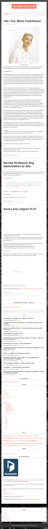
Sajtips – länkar (6, 518)
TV (5, 424)
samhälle (10, 443)
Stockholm (36, 443)
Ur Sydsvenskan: (7, 251)
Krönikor (6, 394)
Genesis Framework (25, 525)
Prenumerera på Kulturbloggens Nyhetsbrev (12, 307)
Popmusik (25, 440)
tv (22, 445)
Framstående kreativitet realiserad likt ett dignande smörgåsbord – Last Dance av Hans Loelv (24, 348)
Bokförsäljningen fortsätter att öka (13, 333)
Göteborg (15, 438)
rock (40, 440)
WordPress (31, 525)
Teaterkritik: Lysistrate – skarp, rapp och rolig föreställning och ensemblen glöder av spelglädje (21, 358)
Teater (6, 423)
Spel (6, 412)
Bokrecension (8, 403)
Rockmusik (6, 443)
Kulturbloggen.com (24, 6)
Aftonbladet (6, 178)
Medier (42, 438)
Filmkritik (36, 435)
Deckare (20, 435)
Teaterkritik (7, 413)
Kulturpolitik (6, 393)
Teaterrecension (19, 445)
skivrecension (29, 443)
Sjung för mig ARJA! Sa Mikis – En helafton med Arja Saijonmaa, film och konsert (23, 328)
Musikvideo (15, 440)
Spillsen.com (27, 484)
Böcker (12, 435)
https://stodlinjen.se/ (36, 499)
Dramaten (28, 435)
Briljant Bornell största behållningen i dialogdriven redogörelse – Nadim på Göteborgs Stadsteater (24, 372)
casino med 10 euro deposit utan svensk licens (22, 479)
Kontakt (5, 513)
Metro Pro (19, 525)
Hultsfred (18, 438)
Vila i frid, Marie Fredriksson (22, 21)
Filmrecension (8, 406)
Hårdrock (22, 438)
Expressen (24, 285)
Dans (6, 417)
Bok (4, 435)
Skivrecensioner (8, 410)
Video (27, 445)
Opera (6, 421)
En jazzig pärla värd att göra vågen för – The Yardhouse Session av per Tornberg (23, 323)
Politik (21, 440)
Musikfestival (10, 440)
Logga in (35, 525)
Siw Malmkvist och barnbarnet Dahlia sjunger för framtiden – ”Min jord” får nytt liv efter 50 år (24, 338)
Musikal (6, 420)
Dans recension (8, 405)
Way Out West (31, 445)
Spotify (32, 443)
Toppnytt (15, 154)
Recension (6, 402)
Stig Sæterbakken (23, 197)
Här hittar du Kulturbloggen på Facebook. (11, 381)
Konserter (29, 438)
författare (10, 201)
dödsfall (20, 288)
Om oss (5, 515)
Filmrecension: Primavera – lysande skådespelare (17, 343)
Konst (32, 438)
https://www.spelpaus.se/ (26, 499)
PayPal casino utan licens (8, 493)
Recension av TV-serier (9, 409)
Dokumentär (23, 435)
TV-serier (7, 426)
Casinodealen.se (8, 488)
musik (24, 288)
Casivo (23, 496)
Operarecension (8, 407)
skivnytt (25, 443)
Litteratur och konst (7, 397)
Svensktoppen (29, 288)
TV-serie (24, 445)
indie (25, 438)
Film (6, 419)
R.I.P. (17, 155)
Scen (12, 200)
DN (8, 191)
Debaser (17, 435)
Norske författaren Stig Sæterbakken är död (19, 164)
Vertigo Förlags (22, 191)
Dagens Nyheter (16, 285)
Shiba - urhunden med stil (8, 453)
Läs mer (18, 320)
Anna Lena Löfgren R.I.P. (20, 209)
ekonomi (32, 435)
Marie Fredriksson (12, 155)
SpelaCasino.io (37, 479)
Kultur (34, 438)
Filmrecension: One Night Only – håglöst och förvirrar (19, 318)
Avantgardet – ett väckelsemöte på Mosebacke (16, 367)
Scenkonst (20, 443)
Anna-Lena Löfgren (39, 288)
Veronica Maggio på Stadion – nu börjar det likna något (19, 363)
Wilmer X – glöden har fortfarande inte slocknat (17, 353)
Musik (12, 154)
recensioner (37, 440)
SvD (10, 191)
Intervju (5, 390)
